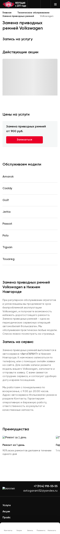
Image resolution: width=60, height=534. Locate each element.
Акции (6, 511)
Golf (5, 200)
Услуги (6, 505)
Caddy (7, 188)
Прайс (6, 517)
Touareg (8, 259)
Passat (7, 223)
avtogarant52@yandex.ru (40, 490)
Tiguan (7, 247)
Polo (5, 235)
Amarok (8, 176)
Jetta (6, 211)
